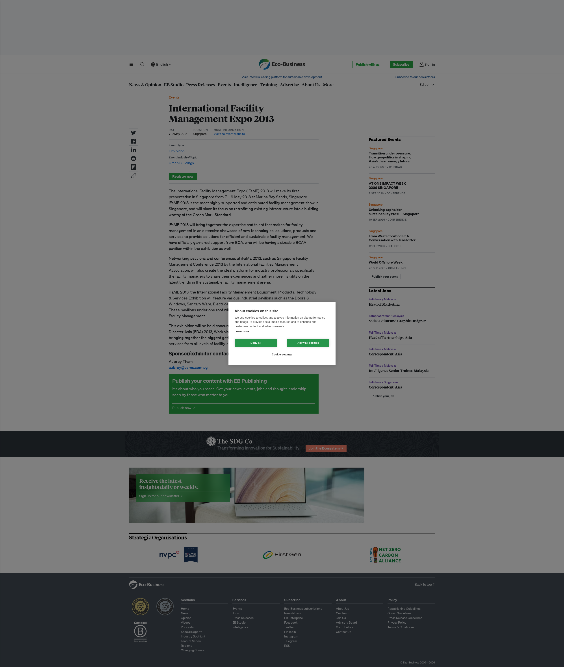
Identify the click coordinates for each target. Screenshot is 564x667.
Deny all (255, 342)
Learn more (242, 331)
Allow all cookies (308, 342)
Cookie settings (282, 354)
